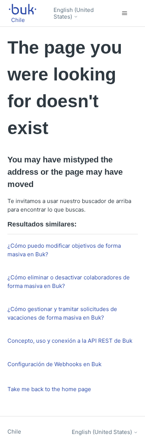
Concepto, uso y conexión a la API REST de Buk (69, 340)
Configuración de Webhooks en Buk (54, 364)
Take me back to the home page (49, 389)
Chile (14, 431)
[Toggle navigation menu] (125, 13)
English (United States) (74, 13)
